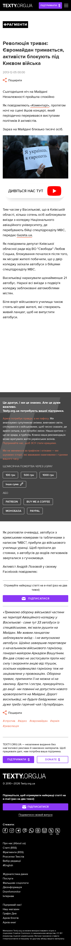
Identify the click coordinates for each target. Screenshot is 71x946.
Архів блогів (11, 918)
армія (55, 721)
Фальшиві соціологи (16, 883)
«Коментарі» (39, 105)
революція (11, 726)
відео (23, 721)
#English (8, 865)
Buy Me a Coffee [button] (38, 501)
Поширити (15, 80)
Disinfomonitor (12, 891)
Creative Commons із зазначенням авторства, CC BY (38, 933)
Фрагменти (10, 852)
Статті (6, 847)
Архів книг (9, 922)
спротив (9, 721)
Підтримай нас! (12, 905)
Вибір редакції (12, 861)
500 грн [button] (29, 475)
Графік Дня (10, 913)
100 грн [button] (10, 475)
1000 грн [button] (48, 475)
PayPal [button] (35, 511)
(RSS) (14, 847)
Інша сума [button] (12, 484)
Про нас (8, 843)
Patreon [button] (12, 501)
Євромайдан (39, 721)
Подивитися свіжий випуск (36, 815)
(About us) (19, 843)
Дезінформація (12, 887)
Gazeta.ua (24, 235)
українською (27, 936)
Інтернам (8, 896)
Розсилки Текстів (13, 856)
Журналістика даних (15, 874)
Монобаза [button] (13, 511)
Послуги (8, 878)
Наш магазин (11, 909)
